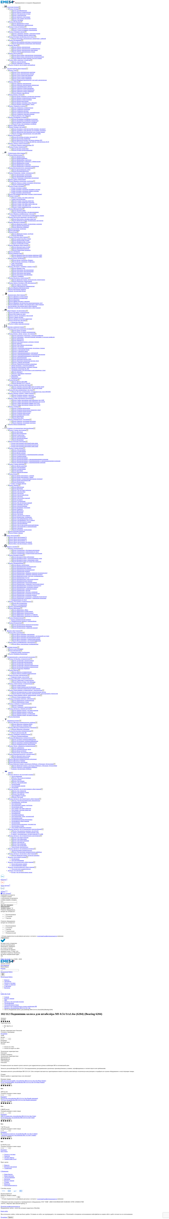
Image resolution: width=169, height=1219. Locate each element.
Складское (9, 916)
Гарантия (7, 1156)
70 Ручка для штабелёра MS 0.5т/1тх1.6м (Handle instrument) (19, 1100)
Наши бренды (8, 1174)
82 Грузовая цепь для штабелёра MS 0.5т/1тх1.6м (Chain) (18, 1117)
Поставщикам (5, 965)
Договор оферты (9, 1157)
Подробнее (4, 1033)
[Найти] (1, 970)
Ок (18, 1197)
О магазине (7, 986)
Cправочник (8, 1168)
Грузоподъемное (11, 914)
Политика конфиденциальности (10, 1206)
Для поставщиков (9, 1177)
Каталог (3, 968)
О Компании (4, 1171)
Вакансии (7, 1184)
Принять (10, 1217)
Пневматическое (11, 933)
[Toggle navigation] (3, 974)
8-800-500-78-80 (5, 959)
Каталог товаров (9, 1180)
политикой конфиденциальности (47, 936)
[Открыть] (19, 7)
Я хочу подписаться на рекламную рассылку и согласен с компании (32, 936)
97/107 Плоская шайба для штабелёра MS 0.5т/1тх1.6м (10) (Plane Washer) (23, 1082)
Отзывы (6, 1182)
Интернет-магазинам (10, 1166)
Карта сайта (4, 1211)
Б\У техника (6, 893)
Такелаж (8, 918)
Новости (6, 980)
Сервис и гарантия (9, 984)
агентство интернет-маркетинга (24, 1208)
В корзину (4, 1097)
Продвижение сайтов (7, 1208)
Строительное (10, 931)
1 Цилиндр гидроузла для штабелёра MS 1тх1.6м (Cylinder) (18, 1135)
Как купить (4, 1151)
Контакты (7, 988)
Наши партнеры (9, 1176)
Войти (10, 972)
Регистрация (4, 972)
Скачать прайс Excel (10, 1159)
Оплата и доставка (9, 983)
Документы (7, 981)
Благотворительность (10, 1185)
